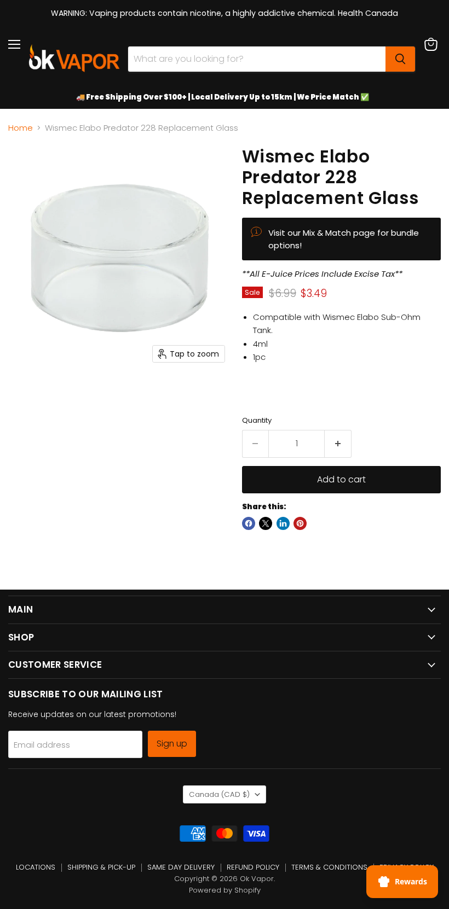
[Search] (400, 59)
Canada (219, 794)
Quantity (257, 420)
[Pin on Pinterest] (300, 523)
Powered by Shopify (225, 890)
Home (20, 127)
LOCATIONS (35, 867)
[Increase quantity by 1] (338, 443)
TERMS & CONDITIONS (329, 867)
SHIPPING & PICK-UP (101, 867)
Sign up (172, 743)
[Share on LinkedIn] (283, 523)
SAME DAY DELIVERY (181, 867)
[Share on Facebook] (248, 523)
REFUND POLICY (253, 867)
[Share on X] (265, 523)
